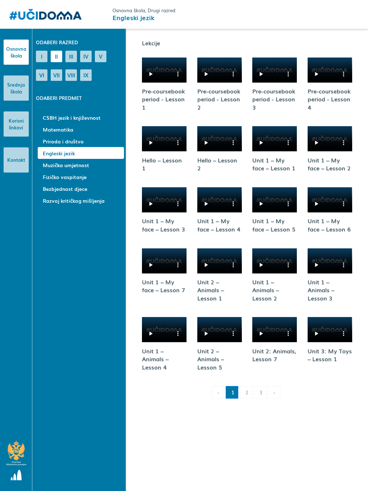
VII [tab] (56, 75)
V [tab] (100, 56)
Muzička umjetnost (66, 165)
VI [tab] (41, 75)
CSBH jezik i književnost (72, 117)
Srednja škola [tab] (16, 88)
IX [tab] (85, 75)
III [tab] (71, 56)
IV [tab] (85, 56)
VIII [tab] (71, 75)
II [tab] (56, 56)
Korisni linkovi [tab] (16, 124)
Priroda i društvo (63, 141)
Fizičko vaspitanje (65, 176)
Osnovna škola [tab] (16, 52)
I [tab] (41, 56)
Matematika (58, 129)
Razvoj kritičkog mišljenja (74, 200)
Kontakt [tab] (16, 159)
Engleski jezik (59, 153)
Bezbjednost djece (65, 188)
